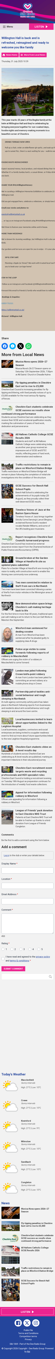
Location (6, 879)
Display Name (9, 863)
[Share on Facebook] (4, 346)
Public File (28, 1330)
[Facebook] (18, 1323)
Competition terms (28, 1336)
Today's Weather (13, 1074)
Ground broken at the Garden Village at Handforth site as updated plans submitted (24, 561)
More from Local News (34, 55)
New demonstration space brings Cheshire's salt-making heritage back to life (34, 607)
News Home (11, 55)
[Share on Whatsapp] (28, 346)
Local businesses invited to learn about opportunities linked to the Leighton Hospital (26, 723)
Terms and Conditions (28, 1333)
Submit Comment (13, 969)
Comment (7, 909)
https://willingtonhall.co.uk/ (12, 310)
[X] (27, 1323)
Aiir (28, 1351)
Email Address (9, 894)
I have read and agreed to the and (28, 958)
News (5, 1203)
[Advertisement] (23, 1025)
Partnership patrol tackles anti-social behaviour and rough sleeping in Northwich (25, 695)
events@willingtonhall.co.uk (13, 214)
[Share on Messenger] (12, 346)
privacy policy (43, 956)
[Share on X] (20, 346)
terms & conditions (19, 960)
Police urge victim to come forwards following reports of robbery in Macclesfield (25, 653)
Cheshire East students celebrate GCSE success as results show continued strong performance (27, 410)
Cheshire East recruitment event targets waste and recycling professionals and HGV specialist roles (26, 771)
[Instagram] (35, 1323)
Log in (6, 855)
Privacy (28, 1339)
